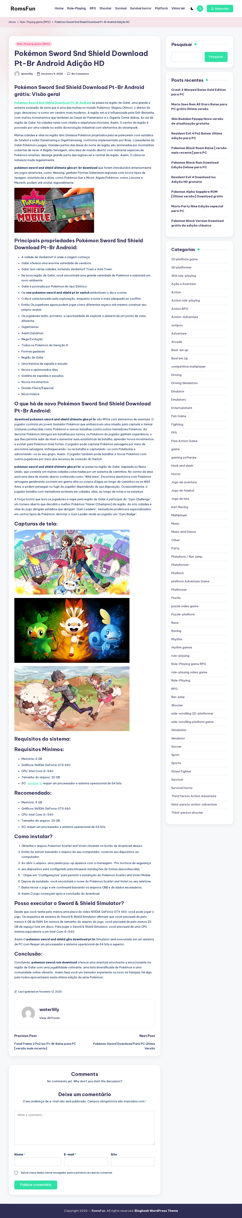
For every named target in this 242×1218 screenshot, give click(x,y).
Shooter (177, 705)
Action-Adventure (184, 317)
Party (175, 548)
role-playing (180, 656)
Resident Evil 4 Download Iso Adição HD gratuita (193, 179)
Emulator (177, 391)
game (175, 449)
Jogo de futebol (182, 490)
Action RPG (179, 309)
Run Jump (178, 697)
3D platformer (181, 267)
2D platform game (184, 259)
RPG (174, 689)
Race (175, 623)
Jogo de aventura (184, 482)
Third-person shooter (187, 813)
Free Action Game (184, 441)
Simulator (178, 738)
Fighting (177, 424)
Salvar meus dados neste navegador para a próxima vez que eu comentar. (67, 1172)
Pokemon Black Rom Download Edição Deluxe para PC (195, 165)
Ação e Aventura (183, 284)
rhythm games (181, 647)
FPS (174, 433)
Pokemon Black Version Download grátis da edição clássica (197, 223)
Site (114, 1154)
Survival (177, 780)
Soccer (176, 746)
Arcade (176, 342)
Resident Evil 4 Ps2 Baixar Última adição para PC (196, 135)
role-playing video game (189, 672)
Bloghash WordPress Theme (156, 1211)
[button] (220, 8)
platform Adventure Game (190, 581)
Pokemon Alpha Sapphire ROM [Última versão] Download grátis (197, 194)
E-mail (70, 1154)
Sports (176, 763)
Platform (177, 573)
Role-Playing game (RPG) (33, 44)
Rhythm (176, 639)
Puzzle (176, 598)
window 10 (35, 783)
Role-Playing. (181, 680)
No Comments (80, 73)
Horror (176, 474)
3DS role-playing (183, 276)
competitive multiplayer (188, 366)
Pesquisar (181, 44)
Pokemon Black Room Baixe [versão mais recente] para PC (199, 150)
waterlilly (49, 1009)
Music (175, 524)
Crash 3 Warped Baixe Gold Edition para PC (198, 92)
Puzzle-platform (183, 614)
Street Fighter (181, 771)
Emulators (178, 399)
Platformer (179, 590)
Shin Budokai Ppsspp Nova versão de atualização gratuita (197, 121)
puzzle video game (184, 606)
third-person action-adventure (194, 804)
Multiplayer (179, 515)
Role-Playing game (188, 664)
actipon (177, 325)
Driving (176, 375)
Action (176, 292)
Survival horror (182, 788)
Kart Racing (179, 507)
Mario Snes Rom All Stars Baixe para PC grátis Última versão (199, 106)
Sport (175, 755)
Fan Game (178, 416)
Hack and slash (182, 466)
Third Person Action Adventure (193, 796)
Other (175, 540)
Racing (176, 631)
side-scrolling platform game (192, 722)
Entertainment (181, 408)
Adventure (179, 333)
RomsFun (23, 8)
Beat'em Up (179, 358)
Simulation (178, 730)
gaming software (183, 457)
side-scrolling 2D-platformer (192, 713)
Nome (19, 1154)
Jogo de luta (180, 499)
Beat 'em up (179, 350)
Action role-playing (185, 300)
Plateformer (180, 565)
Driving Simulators (184, 383)
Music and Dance (183, 532)
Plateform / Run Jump (186, 557)
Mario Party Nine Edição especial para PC (197, 208)
